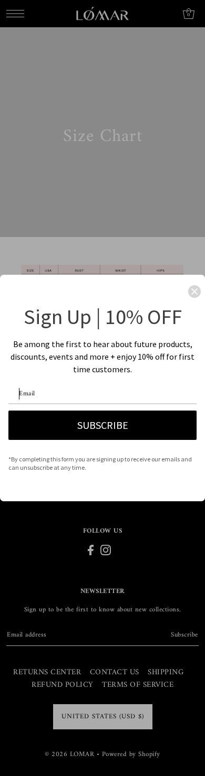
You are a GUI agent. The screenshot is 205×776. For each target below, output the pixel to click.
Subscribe (102, 425)
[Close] (194, 291)
